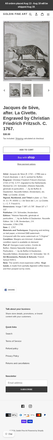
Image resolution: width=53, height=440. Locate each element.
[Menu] (48, 14)
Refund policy (12, 348)
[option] (15, 90)
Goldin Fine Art (15, 14)
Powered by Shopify (35, 431)
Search (9, 333)
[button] (26, 274)
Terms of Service (13, 341)
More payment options (26, 164)
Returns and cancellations (18, 363)
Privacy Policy (12, 356)
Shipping (19, 138)
